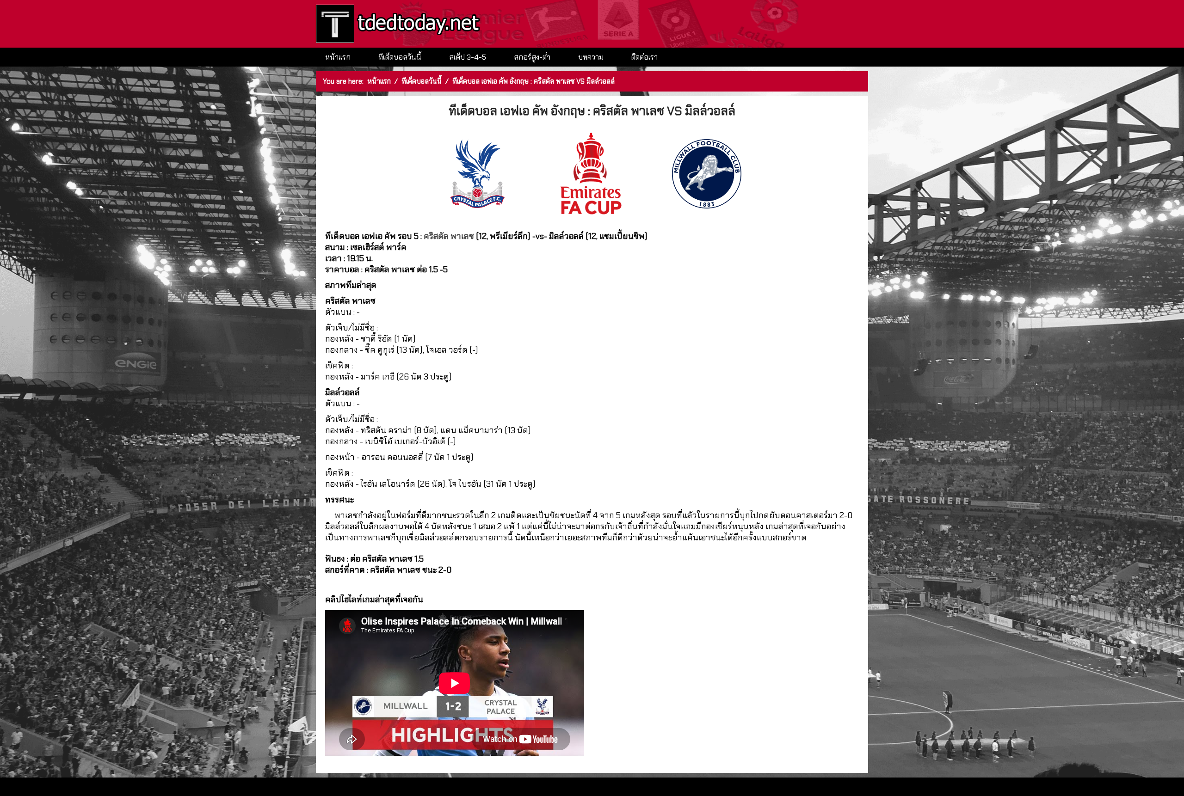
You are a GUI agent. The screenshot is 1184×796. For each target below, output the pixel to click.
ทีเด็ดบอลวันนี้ (399, 57)
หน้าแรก (338, 57)
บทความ (591, 57)
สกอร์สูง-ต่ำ (532, 57)
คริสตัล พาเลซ (449, 236)
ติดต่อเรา (644, 57)
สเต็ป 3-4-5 (467, 57)
